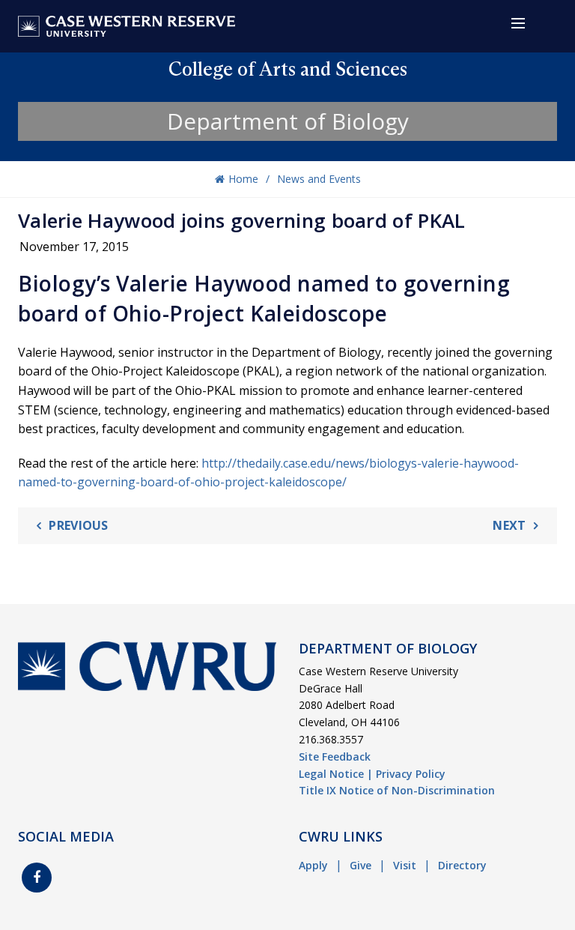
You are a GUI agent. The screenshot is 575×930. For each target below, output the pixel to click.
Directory (462, 865)
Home (243, 179)
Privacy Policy (410, 774)
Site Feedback (335, 756)
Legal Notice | (336, 774)
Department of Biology (288, 121)
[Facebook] (37, 878)
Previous (78, 525)
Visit (404, 865)
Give (360, 865)
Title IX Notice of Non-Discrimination (397, 790)
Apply (313, 865)
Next (509, 525)
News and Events (319, 179)
